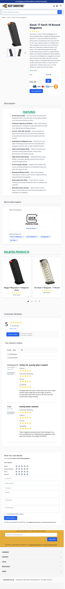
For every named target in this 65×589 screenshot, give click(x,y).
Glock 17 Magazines (16, 237)
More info (13, 329)
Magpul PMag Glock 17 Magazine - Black (17, 289)
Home (3, 17)
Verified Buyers (13, 354)
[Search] (59, 12)
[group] (35, 31)
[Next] (25, 53)
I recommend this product (15, 514)
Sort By (9, 350)
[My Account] (54, 6)
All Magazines (45, 237)
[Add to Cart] (48, 81)
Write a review (12, 334)
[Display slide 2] (32, 301)
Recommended (13, 357)
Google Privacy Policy (34, 522)
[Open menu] (61, 6)
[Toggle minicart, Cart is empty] (57, 6)
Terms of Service (47, 522)
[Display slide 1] (28, 301)
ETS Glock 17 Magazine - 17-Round (47, 288)
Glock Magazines (31, 237)
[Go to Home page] (13, 6)
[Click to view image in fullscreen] (14, 34)
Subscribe (52, 539)
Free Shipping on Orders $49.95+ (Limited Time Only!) (31, 1)
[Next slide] (39, 301)
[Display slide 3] (35, 301)
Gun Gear (13, 240)
